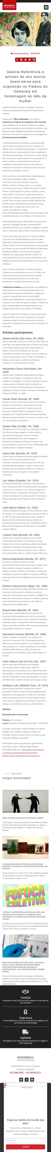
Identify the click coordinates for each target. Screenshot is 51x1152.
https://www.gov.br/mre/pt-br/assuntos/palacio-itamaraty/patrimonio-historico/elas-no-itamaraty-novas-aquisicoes (23, 753)
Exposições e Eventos (21, 53)
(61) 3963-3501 (17, 1072)
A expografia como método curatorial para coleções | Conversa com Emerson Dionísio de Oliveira (25, 866)
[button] (46, 7)
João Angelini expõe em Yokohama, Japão (22, 818)
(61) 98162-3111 (33, 1072)
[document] (25, 1117)
